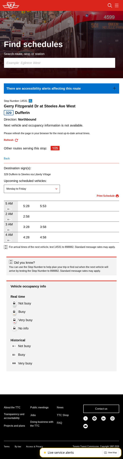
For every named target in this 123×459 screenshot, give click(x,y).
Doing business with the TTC (41, 424)
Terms (7, 446)
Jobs (33, 415)
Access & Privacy (34, 446)
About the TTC (12, 407)
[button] (110, 452)
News (60, 407)
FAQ (59, 422)
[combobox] (59, 63)
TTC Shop (63, 415)
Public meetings (39, 407)
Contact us (101, 408)
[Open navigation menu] (117, 5)
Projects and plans (14, 425)
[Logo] (10, 5)
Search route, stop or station (24, 54)
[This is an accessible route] (30, 101)
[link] (61, 88)
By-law (18, 446)
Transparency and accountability (14, 416)
